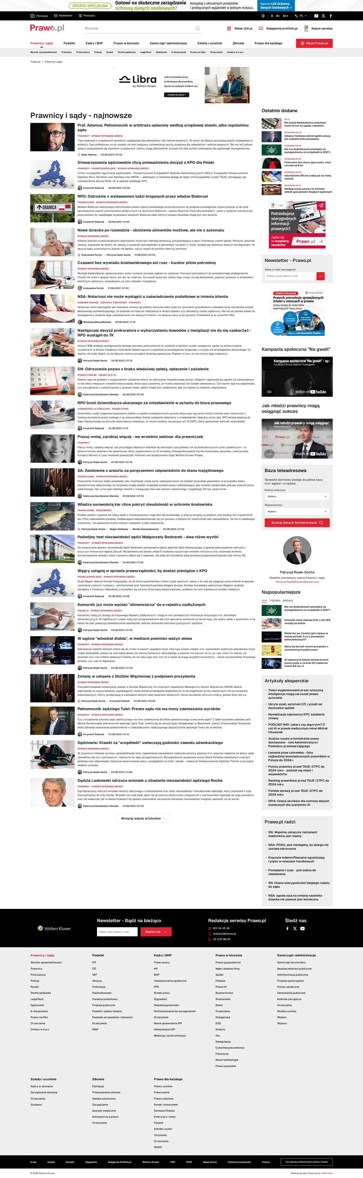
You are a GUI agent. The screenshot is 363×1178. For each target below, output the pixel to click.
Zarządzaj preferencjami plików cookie (183, 190)
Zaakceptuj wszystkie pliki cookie (183, 169)
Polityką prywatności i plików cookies (172, 158)
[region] (182, 160)
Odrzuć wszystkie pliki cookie (182, 181)
